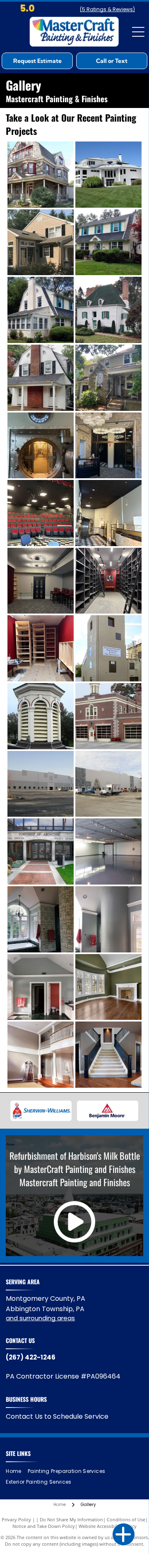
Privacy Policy (16, 1519)
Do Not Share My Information (71, 1519)
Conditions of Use (126, 1519)
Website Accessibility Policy (108, 1526)
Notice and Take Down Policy (43, 1526)
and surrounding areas (40, 1318)
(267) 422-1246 (30, 1357)
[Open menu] (138, 32)
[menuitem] (16, 1471)
